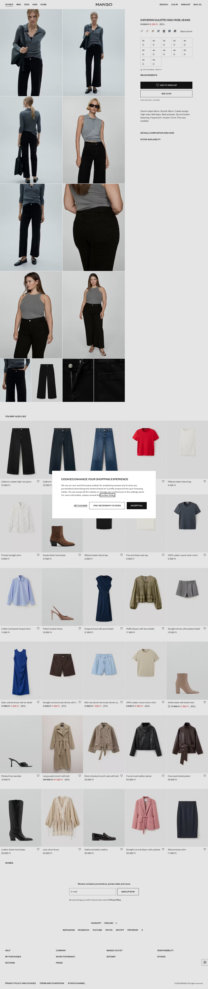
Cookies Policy (107, 495)
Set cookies (80, 505)
